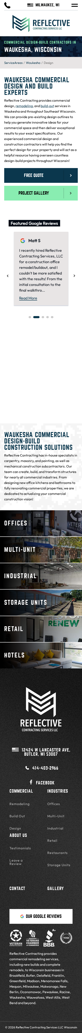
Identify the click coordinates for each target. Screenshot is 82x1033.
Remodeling (19, 804)
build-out (47, 106)
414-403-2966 (45, 768)
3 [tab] (43, 317)
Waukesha (33, 62)
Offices (53, 804)
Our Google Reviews (44, 916)
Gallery (55, 888)
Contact (17, 888)
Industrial (55, 828)
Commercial (21, 791)
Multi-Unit (56, 816)
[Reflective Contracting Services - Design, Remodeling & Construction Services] (41, 25)
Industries (57, 791)
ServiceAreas (13, 62)
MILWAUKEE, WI (47, 5)
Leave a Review (16, 862)
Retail (52, 840)
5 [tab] (52, 317)
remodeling (24, 106)
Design (15, 828)
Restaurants (57, 853)
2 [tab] (36, 317)
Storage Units (58, 865)
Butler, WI (46, 752)
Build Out (17, 816)
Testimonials (20, 848)
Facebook (45, 783)
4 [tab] (47, 317)
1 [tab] (30, 317)
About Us (18, 835)
